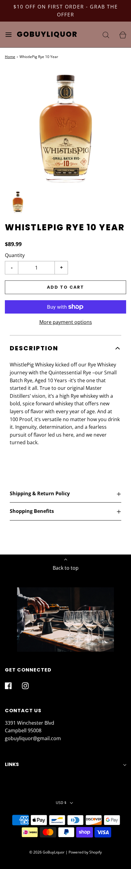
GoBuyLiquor (47, 34)
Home (10, 56)
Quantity (15, 255)
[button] (18, 202)
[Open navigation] (8, 34)
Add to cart (65, 287)
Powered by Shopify (85, 852)
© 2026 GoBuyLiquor (47, 852)
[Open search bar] (105, 34)
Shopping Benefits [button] (32, 511)
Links (12, 764)
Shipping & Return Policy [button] (40, 493)
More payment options (65, 322)
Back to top (66, 568)
